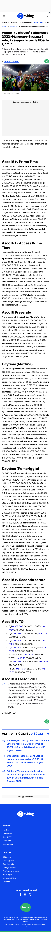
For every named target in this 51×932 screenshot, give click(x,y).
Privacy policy (8, 861)
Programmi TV (26, 22)
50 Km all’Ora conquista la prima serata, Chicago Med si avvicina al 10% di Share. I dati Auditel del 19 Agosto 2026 (26, 776)
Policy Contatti (9, 868)
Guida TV (5, 22)
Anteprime (7, 834)
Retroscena (8, 844)
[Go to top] (46, 924)
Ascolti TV (38, 22)
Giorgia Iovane (11, 62)
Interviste (7, 841)
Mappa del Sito (9, 878)
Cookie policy (9, 864)
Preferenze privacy (11, 871)
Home (4, 26)
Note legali (7, 875)
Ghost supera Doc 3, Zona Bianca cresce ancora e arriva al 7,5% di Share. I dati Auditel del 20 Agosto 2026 (26, 761)
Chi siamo (7, 857)
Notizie (14, 22)
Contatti (6, 882)
